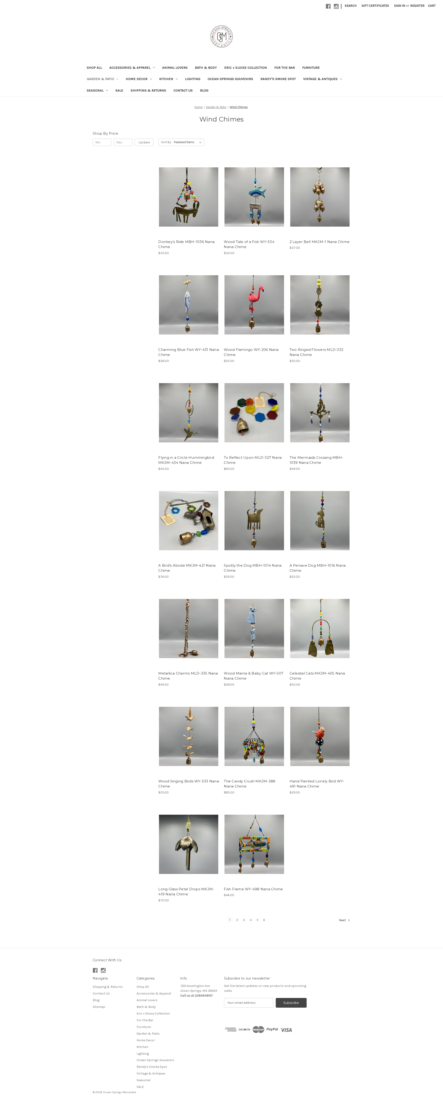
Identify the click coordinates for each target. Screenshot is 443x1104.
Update (144, 142)
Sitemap (99, 1007)
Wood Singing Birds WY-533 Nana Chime (188, 784)
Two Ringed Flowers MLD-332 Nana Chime (317, 352)
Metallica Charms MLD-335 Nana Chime (188, 676)
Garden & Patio (100, 79)
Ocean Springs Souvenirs (230, 79)
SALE (119, 90)
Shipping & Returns (148, 90)
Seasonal (95, 90)
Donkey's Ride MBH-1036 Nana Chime (186, 244)
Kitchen (166, 79)
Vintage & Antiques (320, 79)
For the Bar (284, 67)
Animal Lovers (175, 67)
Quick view (188, 193)
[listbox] (188, 142)
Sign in (399, 6)
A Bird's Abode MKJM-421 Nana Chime (187, 568)
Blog (204, 90)
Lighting (192, 79)
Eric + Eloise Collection (245, 67)
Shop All (94, 67)
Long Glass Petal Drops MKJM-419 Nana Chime (186, 892)
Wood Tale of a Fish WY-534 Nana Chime (249, 244)
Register (417, 6)
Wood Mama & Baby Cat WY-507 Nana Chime (253, 676)
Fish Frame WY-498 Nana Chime (253, 889)
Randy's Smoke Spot (278, 79)
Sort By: (166, 142)
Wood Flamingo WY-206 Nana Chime (251, 352)
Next (343, 920)
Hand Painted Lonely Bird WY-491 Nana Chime (317, 784)
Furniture (311, 67)
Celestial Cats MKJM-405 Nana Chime (317, 676)
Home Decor (136, 79)
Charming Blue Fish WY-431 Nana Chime (188, 352)
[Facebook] (328, 6)
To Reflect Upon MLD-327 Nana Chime (253, 460)
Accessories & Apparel (129, 67)
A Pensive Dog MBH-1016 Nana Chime (318, 568)
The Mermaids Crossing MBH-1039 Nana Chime (317, 460)
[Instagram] (336, 6)
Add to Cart (188, 201)
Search (350, 6)
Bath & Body (206, 67)
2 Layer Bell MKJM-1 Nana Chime (320, 242)
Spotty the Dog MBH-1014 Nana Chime (252, 568)
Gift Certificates (375, 6)
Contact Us (183, 90)
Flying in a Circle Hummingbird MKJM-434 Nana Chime (186, 460)
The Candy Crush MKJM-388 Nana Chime (249, 784)
